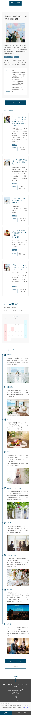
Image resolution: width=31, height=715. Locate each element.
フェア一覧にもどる (16, 666)
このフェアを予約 (16, 102)
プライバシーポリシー (15, 700)
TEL (6, 713)
